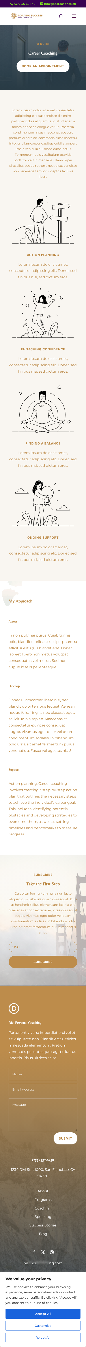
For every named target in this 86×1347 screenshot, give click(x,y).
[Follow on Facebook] (34, 1252)
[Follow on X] (43, 1252)
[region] (43, 1309)
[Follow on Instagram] (51, 1252)
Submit (65, 1138)
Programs (43, 1200)
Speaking (43, 1217)
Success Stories (43, 1225)
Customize (43, 1326)
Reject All (43, 1338)
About (43, 1191)
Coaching (43, 1208)
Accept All (43, 1314)
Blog (43, 1234)
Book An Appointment (43, 66)
